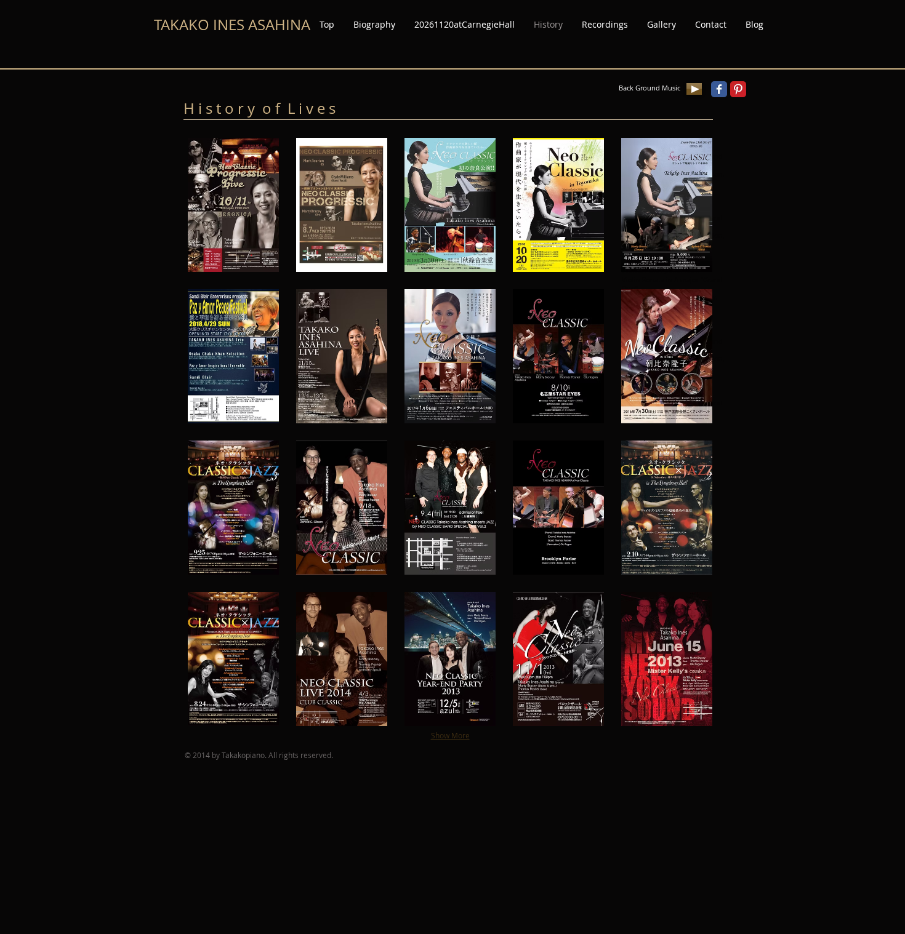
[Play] (694, 89)
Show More (450, 735)
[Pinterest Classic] (738, 89)
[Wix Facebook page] (719, 89)
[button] (233, 205)
